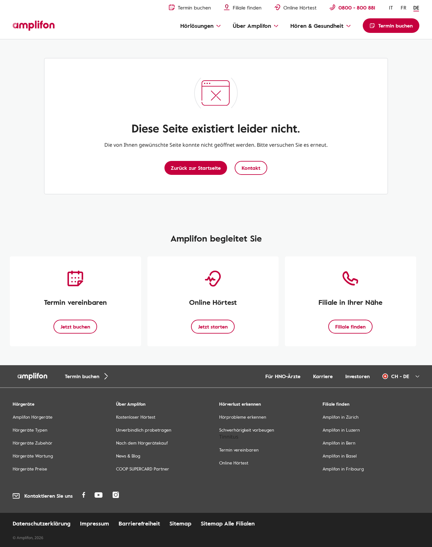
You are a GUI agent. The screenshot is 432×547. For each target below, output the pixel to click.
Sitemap (180, 523)
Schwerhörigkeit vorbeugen (246, 430)
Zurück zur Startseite (196, 168)
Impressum (94, 523)
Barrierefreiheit (139, 523)
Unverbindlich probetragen (143, 430)
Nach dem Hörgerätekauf (142, 442)
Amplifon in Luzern (341, 430)
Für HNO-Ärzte (282, 376)
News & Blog (128, 455)
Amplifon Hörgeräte (32, 417)
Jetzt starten (213, 326)
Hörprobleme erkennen (242, 417)
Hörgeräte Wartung (33, 455)
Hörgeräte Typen (30, 430)
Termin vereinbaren (239, 449)
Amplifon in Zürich (341, 417)
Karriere (323, 376)
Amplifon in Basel (340, 455)
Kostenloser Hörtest (135, 417)
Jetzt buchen (75, 326)
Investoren (357, 376)
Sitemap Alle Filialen (228, 523)
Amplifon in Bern (339, 442)
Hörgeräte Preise (30, 468)
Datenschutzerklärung (42, 523)
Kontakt (251, 168)
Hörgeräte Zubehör (32, 442)
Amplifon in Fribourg (343, 468)
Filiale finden (350, 326)
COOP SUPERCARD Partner (142, 468)
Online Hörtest (233, 462)
